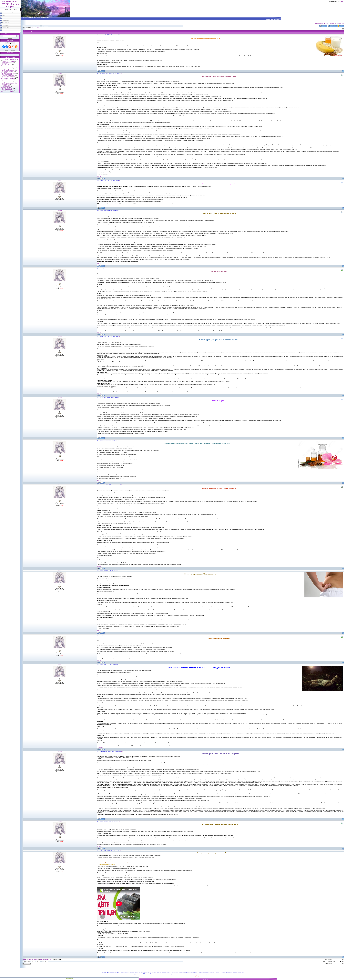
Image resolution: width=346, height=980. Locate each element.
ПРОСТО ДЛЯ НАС (35, 959)
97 (119, 397)
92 (121, 73)
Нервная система (6, 86)
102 (119, 664)
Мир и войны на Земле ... (8, 90)
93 (119, 180)
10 (45, 961)
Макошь (33, 27)
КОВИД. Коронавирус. (7, 79)
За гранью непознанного (7, 71)
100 (119, 570)
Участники (325, 23)
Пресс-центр (4, 63)
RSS (342, 1)
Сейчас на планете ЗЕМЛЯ (7, 68)
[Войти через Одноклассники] (16, 46)
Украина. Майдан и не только (8, 73)
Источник (99, 846)
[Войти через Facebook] (6, 46)
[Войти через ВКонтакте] (3, 46)
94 (119, 210)
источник (99, 68)
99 (121, 484)
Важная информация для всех (9, 66)
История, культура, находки (8, 82)
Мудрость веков (6, 84)
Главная (268, 19)
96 (119, 336)
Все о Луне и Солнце (7, 64)
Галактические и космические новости (10, 65)
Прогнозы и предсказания (8, 75)
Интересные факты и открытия (9, 69)
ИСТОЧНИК (100, 747)
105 (120, 850)
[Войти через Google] (13, 46)
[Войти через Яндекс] (9, 46)
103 (122, 751)
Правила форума (333, 23)
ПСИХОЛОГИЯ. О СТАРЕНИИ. (8, 61)
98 (118, 440)
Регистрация (273, 19)
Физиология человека (6, 87)
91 (119, 34)
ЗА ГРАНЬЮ (4, 72)
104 (119, 821)
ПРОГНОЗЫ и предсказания (7, 76)
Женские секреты (57, 959)
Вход (278, 19)
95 (119, 268)
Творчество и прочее (6, 85)
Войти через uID (9, 43)
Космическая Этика (27, 959)
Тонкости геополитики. (7, 88)
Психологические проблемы (8, 77)
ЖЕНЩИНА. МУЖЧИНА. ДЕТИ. (46, 959)
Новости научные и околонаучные (9, 70)
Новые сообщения (318, 23)
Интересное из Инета (7, 62)
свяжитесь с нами (203, 975)
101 (122, 634)
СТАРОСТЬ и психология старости (10, 59)
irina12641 (37, 27)
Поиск (339, 23)
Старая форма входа (10, 50)
